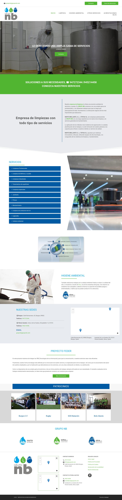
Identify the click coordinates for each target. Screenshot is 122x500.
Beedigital (106, 497)
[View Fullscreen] (40, 464)
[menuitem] (53, 13)
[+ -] (48, 464)
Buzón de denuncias (93, 469)
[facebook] (90, 476)
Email (19, 330)
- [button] (40, 460)
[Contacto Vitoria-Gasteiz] (110, 309)
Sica (79, 284)
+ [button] (73, 309)
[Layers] (57, 458)
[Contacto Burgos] (80, 330)
